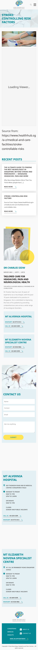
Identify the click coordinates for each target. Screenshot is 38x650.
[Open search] (31, 5)
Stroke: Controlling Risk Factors (15, 197)
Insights (10, 635)
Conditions (11, 629)
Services (10, 632)
